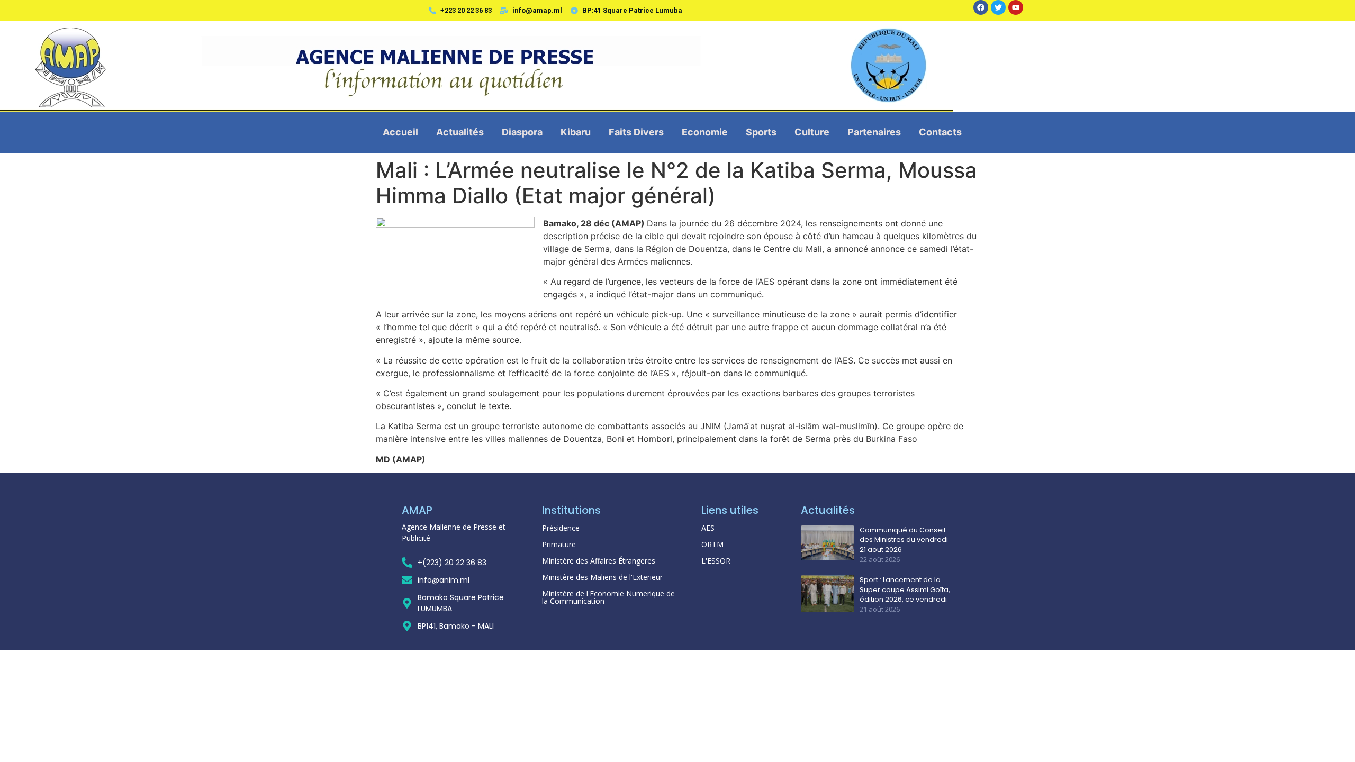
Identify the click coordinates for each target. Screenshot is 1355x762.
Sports (761, 132)
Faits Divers (636, 132)
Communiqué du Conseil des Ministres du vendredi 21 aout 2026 (904, 539)
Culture (811, 132)
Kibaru (576, 132)
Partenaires (874, 132)
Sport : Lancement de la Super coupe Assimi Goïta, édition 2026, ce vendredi (905, 589)
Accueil (400, 132)
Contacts (940, 132)
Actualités (460, 132)
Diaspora (522, 132)
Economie (705, 132)
